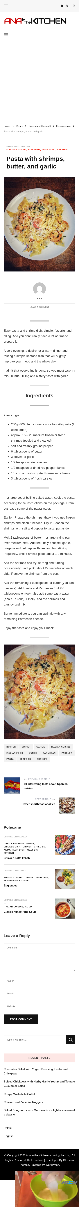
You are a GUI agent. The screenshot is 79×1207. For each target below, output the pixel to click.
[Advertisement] (39, 80)
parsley (67, 753)
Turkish (9, 853)
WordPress (52, 1164)
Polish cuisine (13, 877)
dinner (26, 747)
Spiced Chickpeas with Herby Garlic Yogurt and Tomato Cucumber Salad (39, 1083)
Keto (7, 850)
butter (11, 747)
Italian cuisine (16, 149)
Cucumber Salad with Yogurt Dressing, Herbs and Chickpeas (36, 1071)
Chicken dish (12, 847)
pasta (10, 759)
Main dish (48, 149)
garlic (40, 747)
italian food (14, 753)
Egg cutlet (10, 885)
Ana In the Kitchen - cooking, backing (48, 1155)
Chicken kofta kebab (17, 857)
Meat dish (33, 850)
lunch (33, 753)
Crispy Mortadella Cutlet (19, 1094)
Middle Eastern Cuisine (19, 844)
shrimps (42, 759)
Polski (8, 1128)
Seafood (63, 149)
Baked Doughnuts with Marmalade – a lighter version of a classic (39, 1112)
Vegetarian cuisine (16, 880)
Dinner (27, 847)
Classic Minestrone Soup (20, 911)
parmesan (49, 753)
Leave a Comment (39, 307)
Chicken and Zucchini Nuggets (23, 1102)
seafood (25, 759)
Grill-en (39, 847)
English (8, 1136)
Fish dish (34, 149)
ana (39, 299)
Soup (28, 907)
